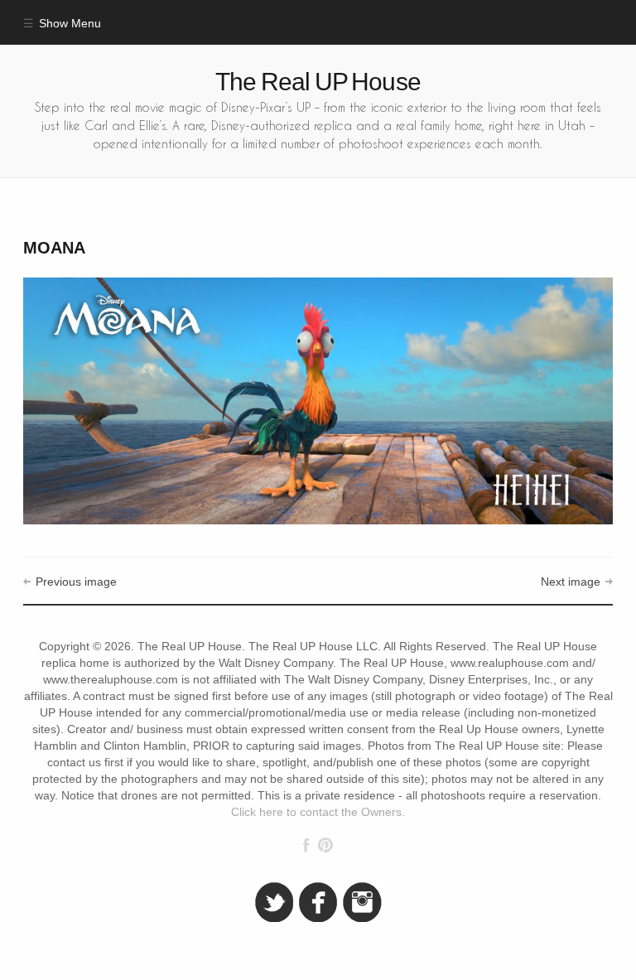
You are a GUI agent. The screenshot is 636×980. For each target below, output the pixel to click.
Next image (570, 582)
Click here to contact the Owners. (318, 812)
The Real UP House (318, 81)
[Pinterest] (325, 845)
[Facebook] (306, 845)
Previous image (76, 582)
